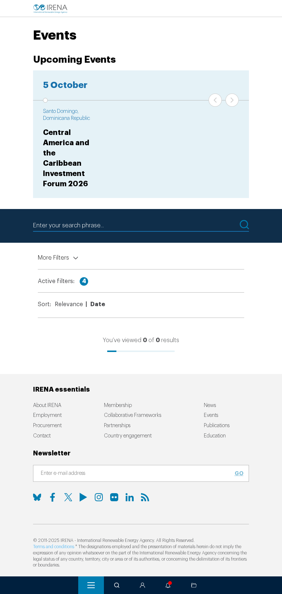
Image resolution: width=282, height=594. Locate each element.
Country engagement (128, 436)
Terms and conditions (53, 546)
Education (215, 436)
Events (211, 415)
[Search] (117, 585)
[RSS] (145, 497)
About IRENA (47, 405)
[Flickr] (114, 497)
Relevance (69, 304)
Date (97, 304)
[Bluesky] (37, 497)
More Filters (53, 258)
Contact (42, 436)
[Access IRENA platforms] (142, 585)
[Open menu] (91, 585)
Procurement (47, 425)
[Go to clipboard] (194, 585)
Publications (216, 425)
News (210, 405)
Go (239, 473)
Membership (118, 405)
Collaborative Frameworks (132, 415)
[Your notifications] (168, 585)
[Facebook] (52, 497)
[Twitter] (68, 497)
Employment (47, 415)
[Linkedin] (130, 497)
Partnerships (117, 425)
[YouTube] (83, 497)
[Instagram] (99, 497)
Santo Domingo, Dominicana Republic (66, 115)
